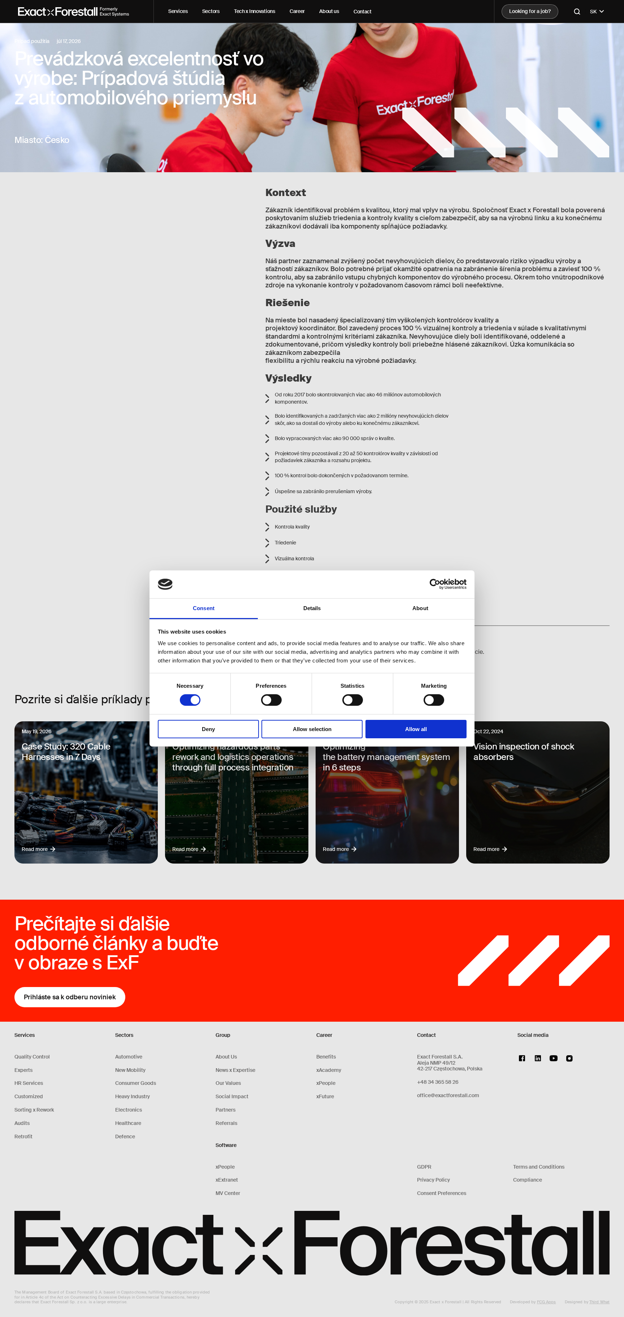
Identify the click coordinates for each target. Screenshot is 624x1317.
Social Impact (232, 1097)
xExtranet (227, 1180)
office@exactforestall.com (448, 1095)
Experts (23, 1070)
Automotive (128, 1057)
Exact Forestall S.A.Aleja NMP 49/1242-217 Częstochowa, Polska (449, 1063)
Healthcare (128, 1123)
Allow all (416, 729)
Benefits (326, 1057)
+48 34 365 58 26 (438, 1082)
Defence (125, 1137)
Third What (599, 1301)
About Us (226, 1057)
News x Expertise (235, 1070)
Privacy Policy (433, 1180)
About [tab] (420, 608)
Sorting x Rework (34, 1110)
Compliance (527, 1180)
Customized (28, 1097)
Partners (225, 1110)
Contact (363, 11)
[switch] (271, 700)
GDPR (424, 1167)
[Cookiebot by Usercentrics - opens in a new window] (435, 584)
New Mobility (130, 1070)
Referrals (226, 1123)
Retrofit (23, 1137)
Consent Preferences (441, 1193)
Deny (208, 729)
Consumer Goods (135, 1083)
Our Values (228, 1083)
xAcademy (328, 1070)
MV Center (228, 1193)
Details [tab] (312, 608)
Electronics (128, 1110)
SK (593, 11)
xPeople (225, 1167)
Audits (22, 1123)
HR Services (28, 1083)
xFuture (325, 1097)
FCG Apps (546, 1301)
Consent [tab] (203, 608)
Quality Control (32, 1057)
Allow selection (312, 729)
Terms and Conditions (538, 1167)
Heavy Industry (132, 1097)
